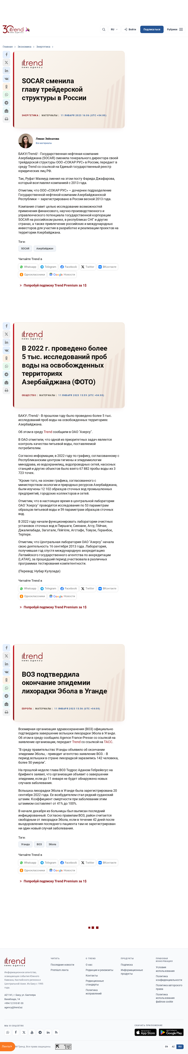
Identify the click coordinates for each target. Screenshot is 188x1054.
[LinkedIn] (48, 1032)
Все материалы (44, 143)
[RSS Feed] (56, 1032)
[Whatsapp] (7, 1032)
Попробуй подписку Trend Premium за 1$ (54, 285)
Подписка (127, 964)
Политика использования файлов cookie (165, 998)
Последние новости (62, 964)
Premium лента (59, 970)
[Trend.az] (16, 29)
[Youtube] (32, 1032)
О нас (89, 964)
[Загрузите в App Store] (146, 1032)
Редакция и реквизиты (99, 970)
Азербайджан (44, 248)
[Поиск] (103, 29)
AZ (173, 1046)
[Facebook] (15, 1032)
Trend (48, 432)
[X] (24, 1032)
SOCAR (25, 248)
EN (166, 1046)
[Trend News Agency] (14, 962)
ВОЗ (39, 844)
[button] (6, 54)
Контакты (92, 975)
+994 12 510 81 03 (13, 1003)
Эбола (52, 844)
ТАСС (108, 742)
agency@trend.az (13, 1007)
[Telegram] (40, 1032)
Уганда (25, 844)
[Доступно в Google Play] (171, 1032)
